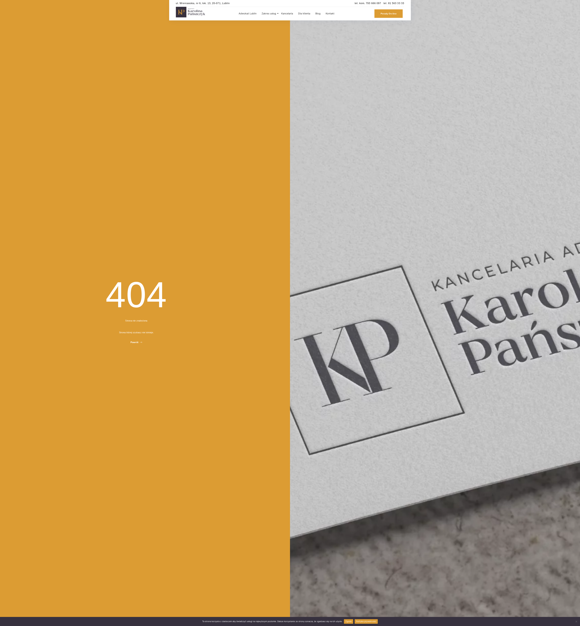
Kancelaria (287, 13)
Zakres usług (269, 13)
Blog (318, 13)
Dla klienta (304, 13)
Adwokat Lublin (247, 13)
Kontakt (330, 13)
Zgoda (348, 621)
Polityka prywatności (366, 621)
